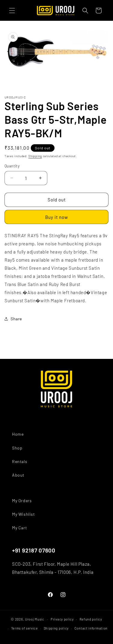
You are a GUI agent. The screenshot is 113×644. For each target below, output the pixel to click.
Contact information (91, 628)
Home (18, 434)
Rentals (19, 461)
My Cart (19, 527)
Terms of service (24, 628)
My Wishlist (23, 514)
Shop (17, 447)
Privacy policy (62, 619)
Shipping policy (56, 628)
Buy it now (56, 217)
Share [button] (16, 318)
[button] (12, 10)
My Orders (22, 500)
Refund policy (91, 619)
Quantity (12, 165)
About (18, 475)
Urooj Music (34, 619)
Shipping (35, 156)
